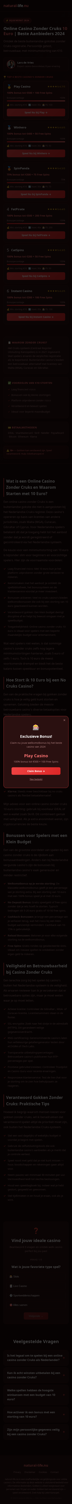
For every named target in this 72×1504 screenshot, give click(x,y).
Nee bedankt (36, 779)
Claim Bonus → (36, 771)
